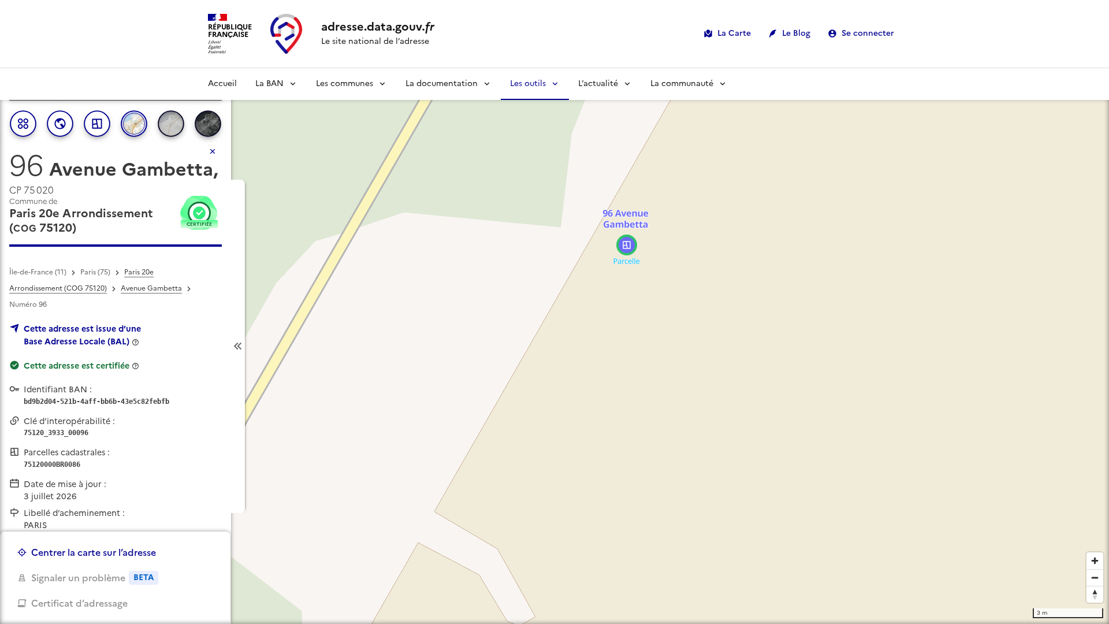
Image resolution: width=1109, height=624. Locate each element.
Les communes (344, 83)
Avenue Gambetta (151, 288)
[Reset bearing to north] (1094, 594)
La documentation (441, 83)
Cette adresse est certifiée (76, 365)
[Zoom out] (1094, 577)
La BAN (269, 83)
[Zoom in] (1094, 560)
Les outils (528, 83)
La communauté (681, 83)
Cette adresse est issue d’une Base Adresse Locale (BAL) (82, 335)
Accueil (222, 83)
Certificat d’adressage (79, 603)
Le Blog (796, 33)
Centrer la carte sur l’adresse (93, 552)
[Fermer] (212, 151)
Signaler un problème (92, 578)
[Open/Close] (238, 346)
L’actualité (598, 83)
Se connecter (868, 33)
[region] (554, 346)
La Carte (734, 33)
